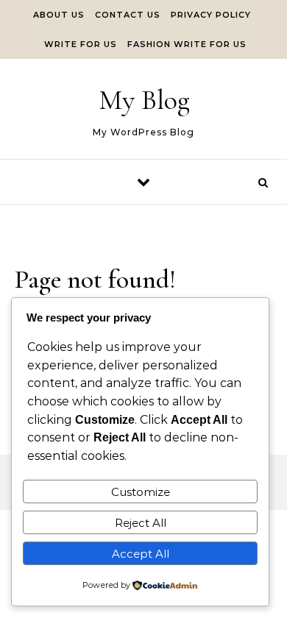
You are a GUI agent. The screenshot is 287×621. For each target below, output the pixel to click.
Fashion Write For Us (187, 44)
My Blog (144, 100)
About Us (59, 15)
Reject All (140, 523)
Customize (140, 492)
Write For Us (80, 44)
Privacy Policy (211, 15)
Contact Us (127, 15)
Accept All (140, 554)
